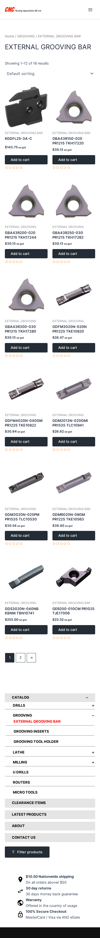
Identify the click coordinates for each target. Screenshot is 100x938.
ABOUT (18, 826)
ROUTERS (21, 782)
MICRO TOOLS (25, 792)
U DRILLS (21, 772)
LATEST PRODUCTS (29, 814)
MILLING (20, 762)
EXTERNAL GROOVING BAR (37, 721)
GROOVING (22, 715)
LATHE (19, 752)
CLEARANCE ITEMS (29, 803)
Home (9, 36)
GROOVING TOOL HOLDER (36, 741)
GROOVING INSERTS (31, 731)
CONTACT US (24, 837)
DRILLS (19, 705)
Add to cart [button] (20, 160)
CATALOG (20, 697)
